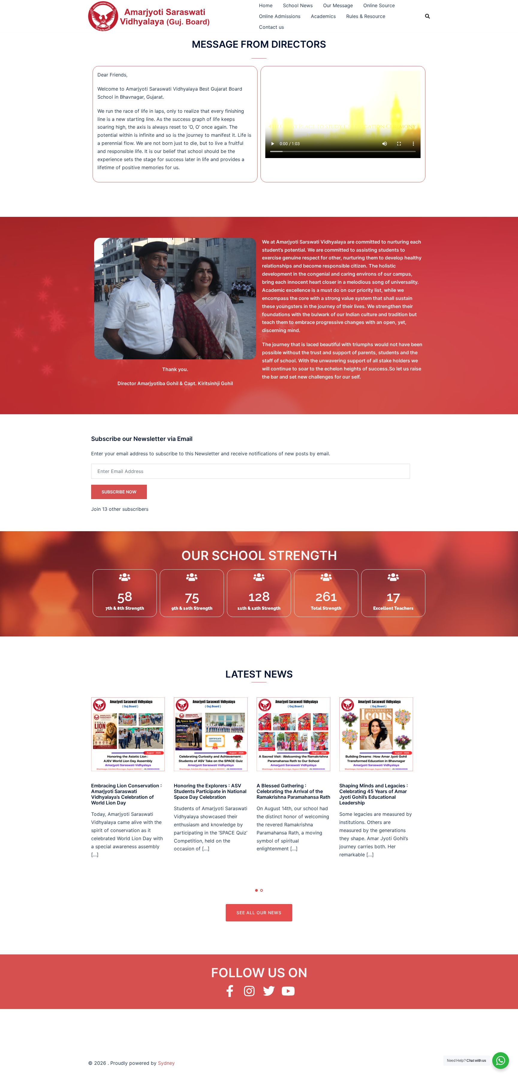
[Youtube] (288, 991)
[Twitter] (269, 991)
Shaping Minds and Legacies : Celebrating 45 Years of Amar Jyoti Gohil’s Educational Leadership (373, 794)
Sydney (166, 1063)
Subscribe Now (119, 491)
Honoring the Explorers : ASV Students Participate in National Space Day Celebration (210, 791)
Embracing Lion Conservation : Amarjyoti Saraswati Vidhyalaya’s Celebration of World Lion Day (126, 794)
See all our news (259, 912)
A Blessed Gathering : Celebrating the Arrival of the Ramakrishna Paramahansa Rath (293, 791)
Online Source (379, 5)
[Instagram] (249, 991)
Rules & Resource (365, 16)
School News (298, 5)
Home (265, 5)
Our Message (338, 5)
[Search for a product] (427, 16)
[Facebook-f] (230, 991)
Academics (323, 16)
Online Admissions (279, 16)
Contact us (271, 27)
